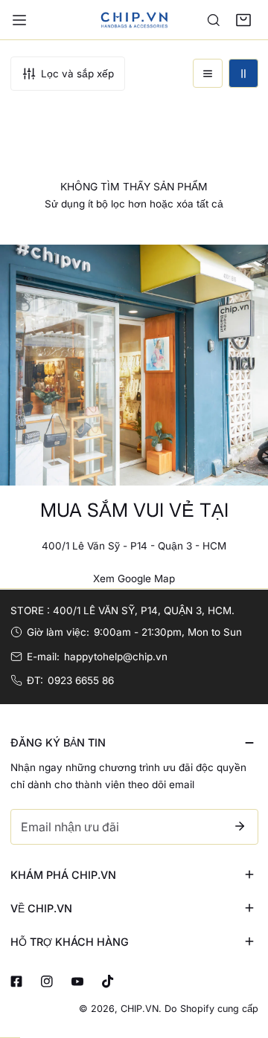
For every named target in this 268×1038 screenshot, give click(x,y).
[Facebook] (16, 982)
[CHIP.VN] (134, 19)
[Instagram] (46, 982)
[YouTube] (77, 982)
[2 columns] (243, 73)
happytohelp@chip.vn (116, 657)
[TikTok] (107, 981)
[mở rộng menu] (19, 20)
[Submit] (240, 826)
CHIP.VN (140, 1008)
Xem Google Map (134, 578)
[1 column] (208, 73)
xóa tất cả (199, 204)
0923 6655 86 (81, 680)
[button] (243, 20)
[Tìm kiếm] (214, 20)
